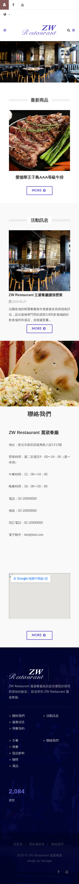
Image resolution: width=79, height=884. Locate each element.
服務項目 (18, 722)
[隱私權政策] (4, 5)
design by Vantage (39, 861)
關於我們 (18, 715)
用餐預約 (18, 728)
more (37, 190)
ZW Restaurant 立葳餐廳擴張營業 (36, 295)
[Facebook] (13, 5)
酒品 (15, 766)
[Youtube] (22, 5)
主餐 (15, 740)
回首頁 (18, 844)
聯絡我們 (52, 740)
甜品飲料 (18, 753)
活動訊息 (52, 715)
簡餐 (15, 747)
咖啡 (15, 759)
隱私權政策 (37, 844)
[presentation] (5, 147)
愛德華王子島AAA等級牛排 (40, 177)
